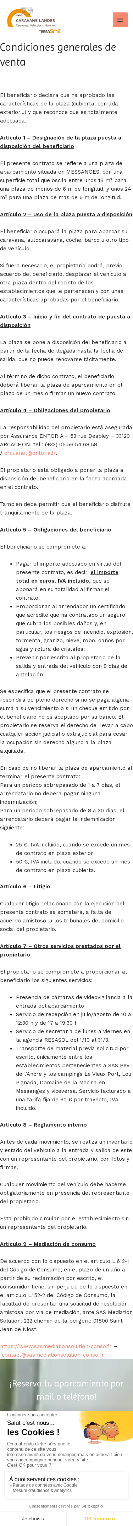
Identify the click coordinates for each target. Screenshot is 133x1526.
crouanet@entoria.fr (30, 453)
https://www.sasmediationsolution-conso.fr (56, 1346)
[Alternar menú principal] (120, 20)
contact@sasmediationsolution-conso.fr (53, 1355)
